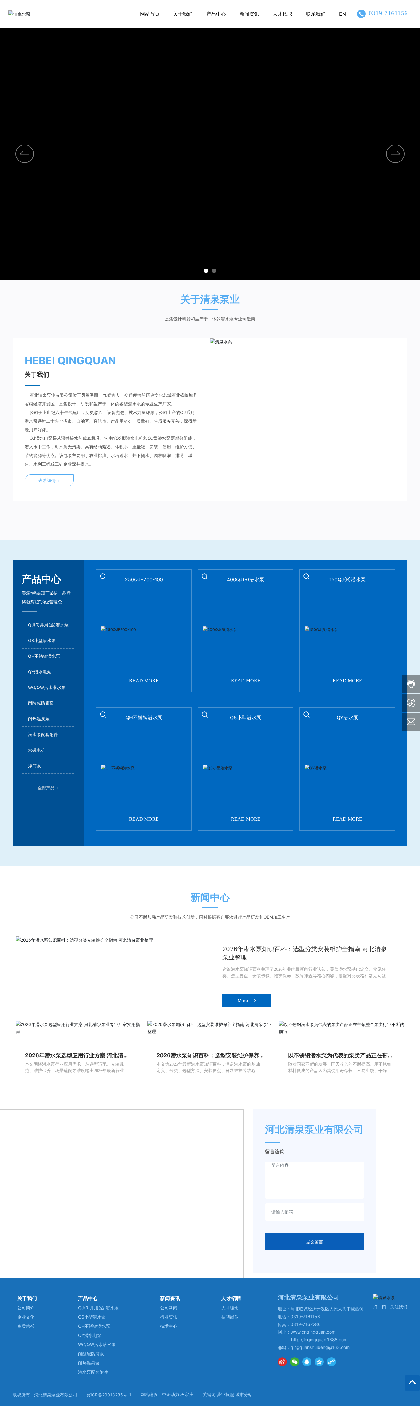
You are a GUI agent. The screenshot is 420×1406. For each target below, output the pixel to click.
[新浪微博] (282, 1361)
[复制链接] (331, 1361)
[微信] (294, 1361)
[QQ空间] (319, 1361)
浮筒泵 (34, 765)
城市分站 (243, 1394)
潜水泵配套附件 (43, 734)
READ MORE (144, 680)
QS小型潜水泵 (42, 640)
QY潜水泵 (347, 718)
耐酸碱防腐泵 (41, 703)
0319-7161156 (388, 13)
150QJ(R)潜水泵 (347, 579)
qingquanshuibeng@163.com (320, 1347)
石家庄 (186, 1394)
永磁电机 (36, 750)
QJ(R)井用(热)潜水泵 (48, 624)
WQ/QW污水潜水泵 (46, 687)
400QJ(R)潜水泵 (245, 579)
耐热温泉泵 (39, 718)
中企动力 (170, 1394)
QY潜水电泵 (39, 671)
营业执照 (225, 1394)
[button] (395, 154)
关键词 (209, 1394)
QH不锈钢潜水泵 (44, 656)
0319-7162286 (306, 1324)
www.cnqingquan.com (313, 1331)
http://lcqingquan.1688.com (319, 1339)
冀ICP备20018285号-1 (108, 1394)
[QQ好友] (306, 1361)
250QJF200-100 (144, 579)
